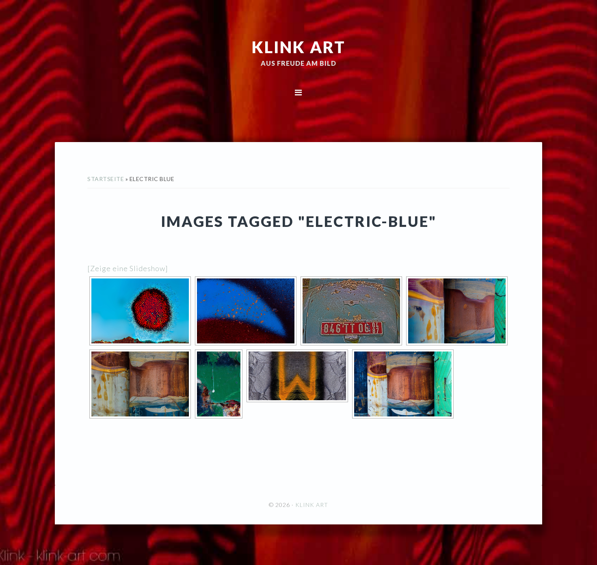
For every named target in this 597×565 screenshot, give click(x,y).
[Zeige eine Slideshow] (127, 268)
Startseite (105, 178)
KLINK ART (299, 46)
